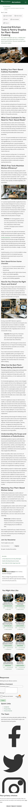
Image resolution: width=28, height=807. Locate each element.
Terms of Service (8, 711)
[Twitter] (14, 775)
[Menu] (25, 2)
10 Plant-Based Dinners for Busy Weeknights (11, 559)
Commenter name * (4, 686)
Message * (2, 693)
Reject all (13, 806)
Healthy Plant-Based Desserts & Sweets (10, 561)
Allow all (8, 806)
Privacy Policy (7, 709)
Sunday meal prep (5, 237)
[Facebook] (14, 749)
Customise (19, 806)
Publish (3, 700)
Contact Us (6, 707)
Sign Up (17, 546)
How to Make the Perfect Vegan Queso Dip (11, 563)
